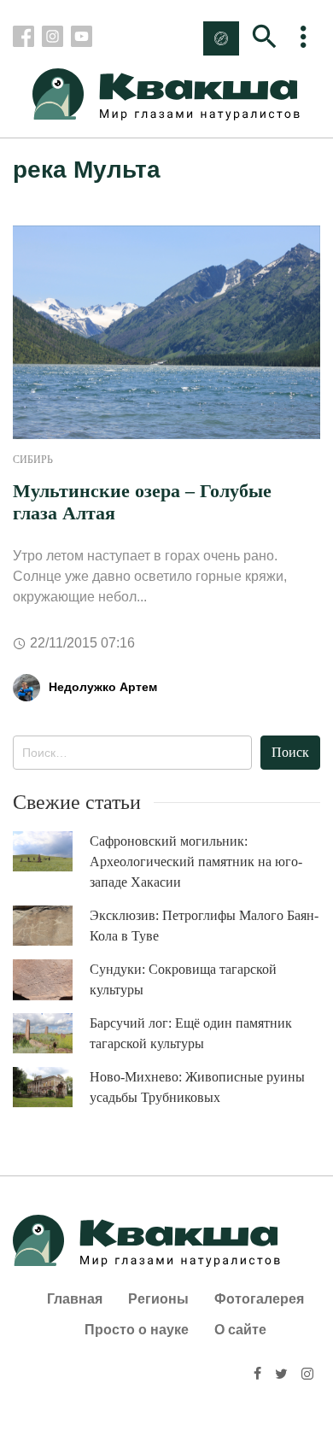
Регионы (158, 1299)
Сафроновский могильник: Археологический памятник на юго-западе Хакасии (196, 861)
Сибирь (33, 460)
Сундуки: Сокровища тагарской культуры (183, 979)
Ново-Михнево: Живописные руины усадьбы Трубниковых (197, 1087)
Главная (74, 1299)
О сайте (240, 1329)
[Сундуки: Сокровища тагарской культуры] (51, 979)
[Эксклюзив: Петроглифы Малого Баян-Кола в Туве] (51, 926)
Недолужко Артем (103, 687)
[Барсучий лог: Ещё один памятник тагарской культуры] (51, 1033)
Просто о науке (137, 1329)
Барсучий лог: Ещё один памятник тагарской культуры (191, 1033)
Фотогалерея (259, 1299)
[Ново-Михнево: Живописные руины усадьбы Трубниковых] (51, 1087)
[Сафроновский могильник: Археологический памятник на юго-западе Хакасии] (51, 851)
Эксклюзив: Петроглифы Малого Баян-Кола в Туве (204, 925)
